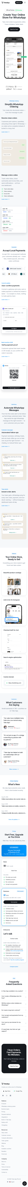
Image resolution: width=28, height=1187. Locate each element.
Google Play (19, 1091)
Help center (5, 1132)
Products (4, 1103)
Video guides (5, 1140)
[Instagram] (6, 1095)
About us (4, 1161)
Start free (18, 2)
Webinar (4, 1143)
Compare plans (14, 966)
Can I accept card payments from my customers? (12, 1016)
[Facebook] (3, 1095)
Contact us (4, 1172)
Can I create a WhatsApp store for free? (11, 997)
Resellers (4, 1151)
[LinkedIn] (10, 1095)
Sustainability (5, 1169)
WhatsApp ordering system (8, 1106)
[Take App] (6, 2)
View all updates (13, 819)
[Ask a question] (24, 1183)
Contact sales (14, 938)
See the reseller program (17, 959)
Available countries (6, 1148)
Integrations (5, 1117)
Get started (14, 902)
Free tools (4, 1154)
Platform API (5, 1122)
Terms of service (6, 1167)
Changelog (4, 1125)
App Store (7, 1091)
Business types (5, 1109)
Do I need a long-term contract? (11, 1010)
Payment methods (6, 1114)
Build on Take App (6, 1119)
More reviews (13, 769)
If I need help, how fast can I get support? (11, 1030)
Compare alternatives (7, 1138)
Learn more (5, 132)
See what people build (17, 950)
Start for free (14, 29)
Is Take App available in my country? (12, 991)
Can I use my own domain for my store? (11, 1023)
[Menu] (24, 2)
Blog (3, 1146)
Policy (3, 1164)
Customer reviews (6, 1135)
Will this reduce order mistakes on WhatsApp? (11, 1004)
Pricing (3, 1111)
